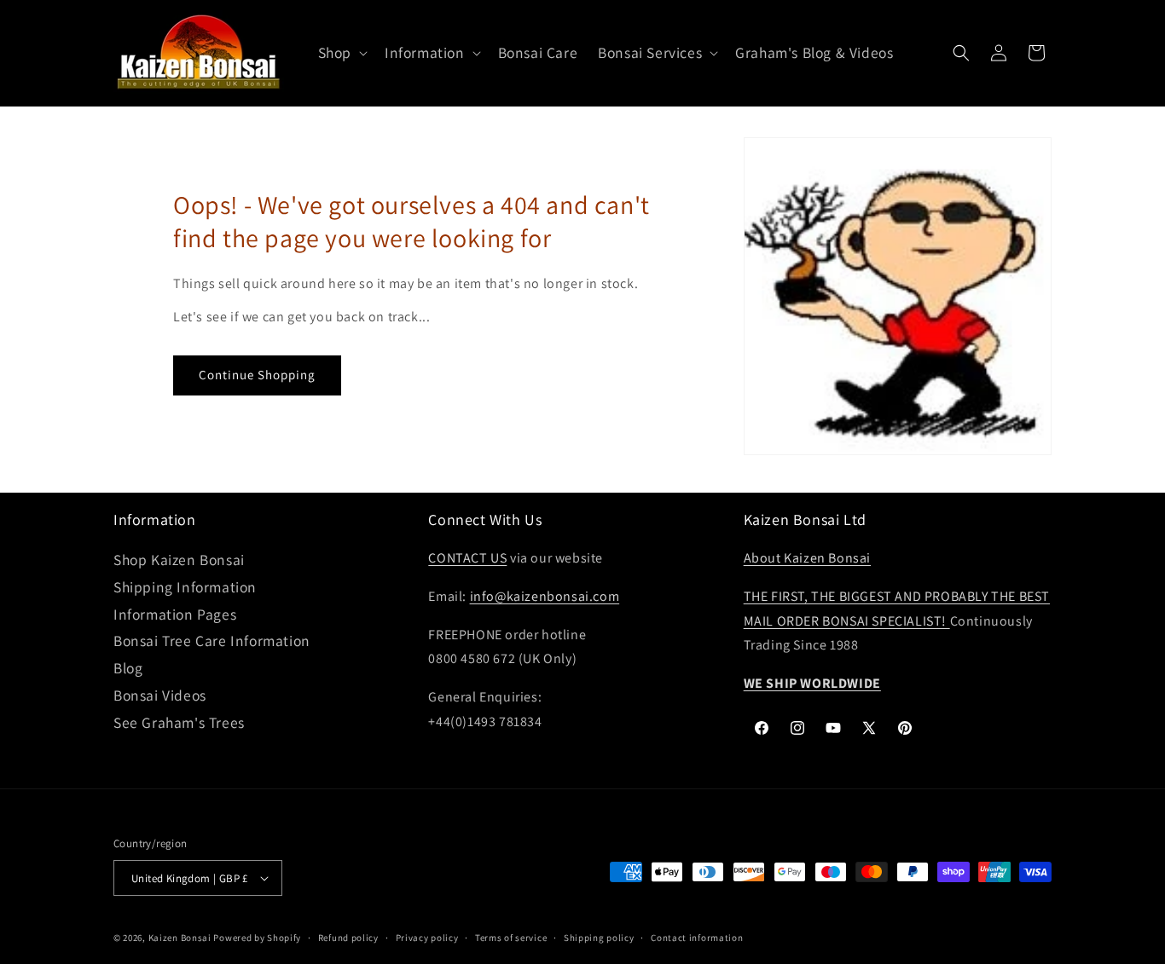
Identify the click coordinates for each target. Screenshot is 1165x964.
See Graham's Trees (179, 722)
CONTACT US (467, 558)
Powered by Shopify (257, 938)
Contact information (697, 938)
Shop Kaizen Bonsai (179, 559)
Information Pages (174, 614)
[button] (341, 53)
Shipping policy (599, 938)
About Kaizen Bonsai (807, 558)
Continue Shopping (257, 375)
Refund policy (348, 938)
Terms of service (511, 938)
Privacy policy (427, 938)
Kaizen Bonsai (180, 938)
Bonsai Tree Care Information (211, 640)
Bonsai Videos (159, 695)
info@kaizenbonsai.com (545, 596)
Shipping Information (185, 587)
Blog (127, 668)
